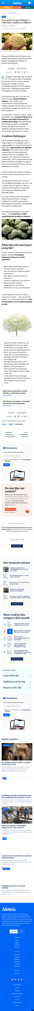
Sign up (6, 465)
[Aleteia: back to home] (17, 2)
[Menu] (6, 3)
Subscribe (6, 7)
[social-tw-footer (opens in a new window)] (18, 980)
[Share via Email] (24, 72)
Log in (22, 539)
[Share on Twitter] (21, 72)
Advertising (17, 966)
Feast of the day (11, 675)
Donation (17, 964)
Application (17, 957)
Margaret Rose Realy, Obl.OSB (10, 28)
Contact (17, 999)
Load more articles (17, 604)
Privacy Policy (17, 1002)
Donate (16, 7)
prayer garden (7, 145)
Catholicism (6, 869)
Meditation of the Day (14, 681)
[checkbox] (3, 459)
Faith (4, 778)
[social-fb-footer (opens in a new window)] (15, 980)
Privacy (17, 1005)
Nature (4, 424)
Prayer (11, 424)
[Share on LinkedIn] (18, 72)
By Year (17, 973)
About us (17, 990)
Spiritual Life (18, 424)
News (17, 940)
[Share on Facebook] (15, 72)
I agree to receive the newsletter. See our (18, 460)
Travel (4, 808)
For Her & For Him (12, 13)
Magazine (17, 959)
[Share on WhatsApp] (27, 72)
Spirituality (17, 945)
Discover (17, 947)
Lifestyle (4, 13)
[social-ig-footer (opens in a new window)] (21, 980)
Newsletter (17, 954)
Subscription (17, 961)
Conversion (6, 745)
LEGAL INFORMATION (17, 993)
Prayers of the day (12, 687)
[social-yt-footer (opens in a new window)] (12, 980)
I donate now (9, 509)
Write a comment (17, 546)
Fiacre (9, 77)
